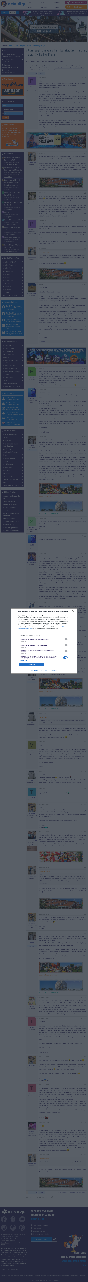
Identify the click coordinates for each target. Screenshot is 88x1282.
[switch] (65, 639)
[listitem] (44, 635)
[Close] (73, 611)
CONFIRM (31, 664)
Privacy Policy (53, 670)
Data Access (44, 670)
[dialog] (44, 641)
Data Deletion (34, 670)
